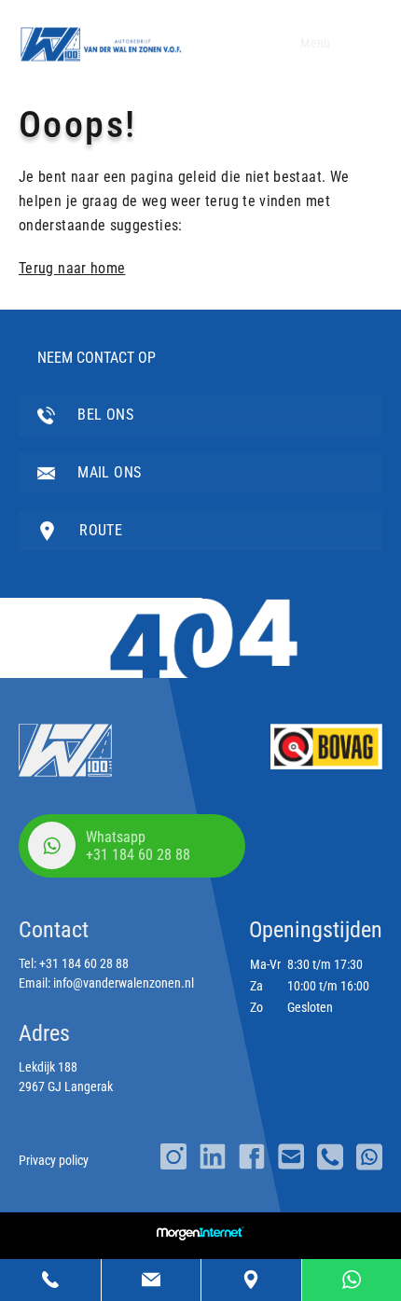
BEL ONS (103, 414)
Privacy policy (54, 1160)
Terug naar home (72, 268)
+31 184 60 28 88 (84, 963)
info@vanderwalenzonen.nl (123, 983)
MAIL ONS (107, 472)
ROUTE (99, 530)
